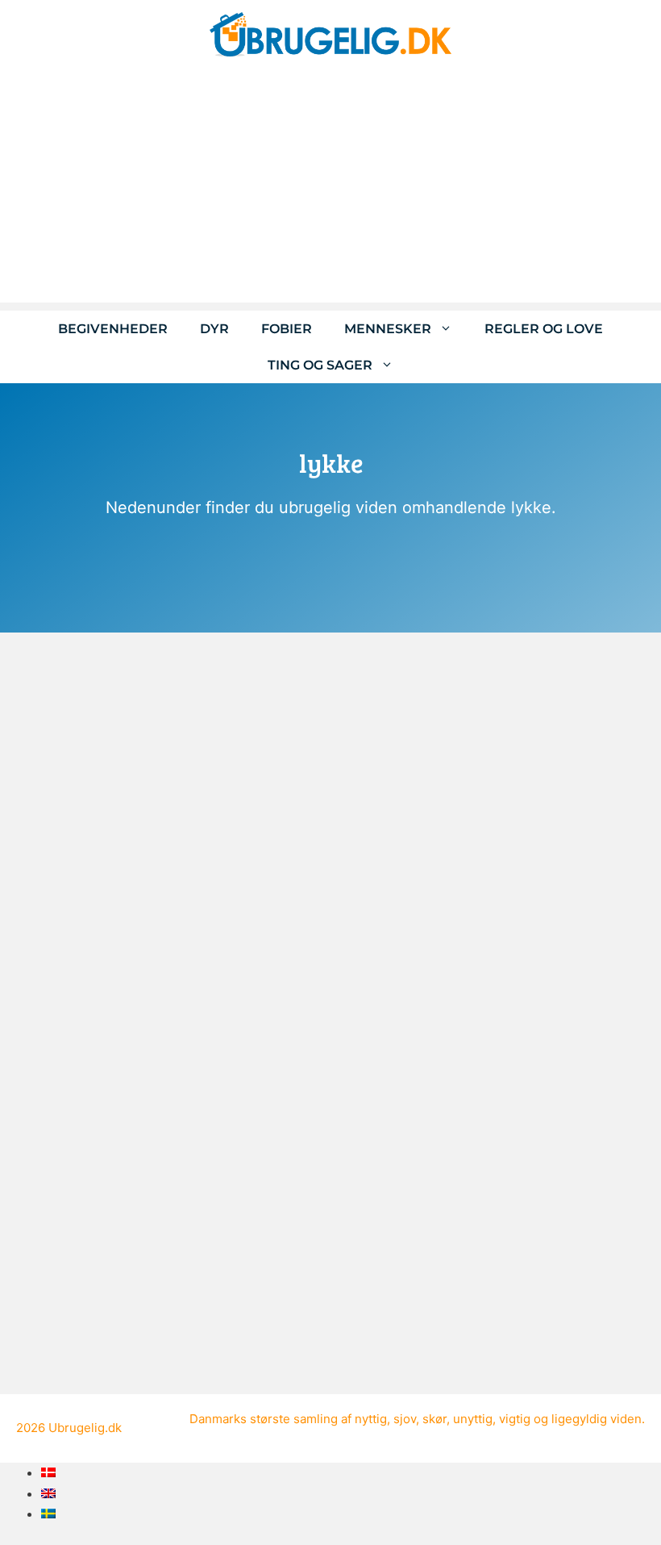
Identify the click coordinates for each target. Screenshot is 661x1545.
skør (434, 1418)
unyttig (473, 1418)
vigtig (514, 1418)
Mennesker (387, 328)
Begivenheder (113, 328)
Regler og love (543, 328)
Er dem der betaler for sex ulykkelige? (160, 804)
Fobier (286, 328)
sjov (404, 1418)
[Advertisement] (330, 190)
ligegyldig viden (596, 1418)
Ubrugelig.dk (85, 1427)
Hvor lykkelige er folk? (105, 1186)
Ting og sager (320, 365)
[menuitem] (48, 1472)
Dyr (214, 328)
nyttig (371, 1418)
